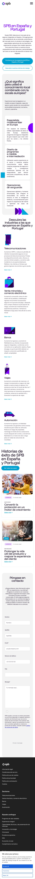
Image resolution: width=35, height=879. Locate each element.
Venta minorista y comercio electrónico (14, 798)
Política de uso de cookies (10, 775)
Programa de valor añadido (10, 818)
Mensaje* (7, 682)
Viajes (4, 804)
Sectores (5, 791)
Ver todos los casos (10, 468)
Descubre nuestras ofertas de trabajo (17, 68)
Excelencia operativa (8, 835)
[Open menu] (31, 3)
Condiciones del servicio (9, 772)
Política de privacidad (9, 778)
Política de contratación (9, 781)
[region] (17, 865)
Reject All (5, 875)
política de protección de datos (17, 726)
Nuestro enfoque (9, 814)
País (6, 669)
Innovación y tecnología (9, 829)
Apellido (7, 630)
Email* (6, 643)
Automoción (6, 807)
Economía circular (7, 841)
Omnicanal (5, 832)
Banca (4, 801)
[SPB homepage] (6, 3)
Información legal (7, 769)
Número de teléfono (10, 656)
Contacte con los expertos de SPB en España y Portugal (17, 61)
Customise (6, 871)
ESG (3, 838)
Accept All (6, 866)
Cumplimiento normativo (10, 844)
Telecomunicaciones (8, 795)
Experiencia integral (8, 821)
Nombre (7, 617)
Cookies (4, 784)
